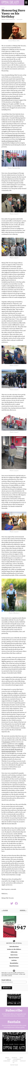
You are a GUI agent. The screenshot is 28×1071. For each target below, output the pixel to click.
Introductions (14, 946)
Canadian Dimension (8, 745)
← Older (5, 910)
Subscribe (7, 1061)
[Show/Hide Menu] (26, 2)
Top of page (14, 1065)
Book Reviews (14, 966)
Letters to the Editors (14, 949)
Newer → (23, 910)
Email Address (6, 980)
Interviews (14, 955)
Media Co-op (21, 745)
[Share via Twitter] (11, 904)
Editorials (14, 952)
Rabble (21, 743)
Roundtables (14, 963)
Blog (3, 8)
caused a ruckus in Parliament (11, 98)
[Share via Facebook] (16, 904)
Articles (14, 960)
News (9, 1059)
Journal (14, 1057)
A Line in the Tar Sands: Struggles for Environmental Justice (13, 749)
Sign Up (7, 987)
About (7, 1057)
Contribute (17, 1059)
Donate (15, 1061)
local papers (6, 742)
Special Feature (14, 957)
